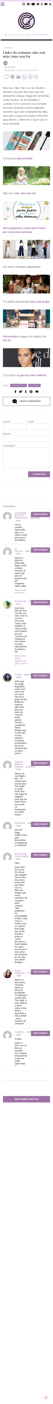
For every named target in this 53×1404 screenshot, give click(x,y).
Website (7, 434)
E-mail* (30, 422)
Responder (40, 514)
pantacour (34, 266)
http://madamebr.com (20, 591)
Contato (45, 4)
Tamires (19, 1032)
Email (36, 391)
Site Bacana (34, 385)
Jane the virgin (40, 301)
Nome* (6, 422)
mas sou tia (28, 193)
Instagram (23, 4)
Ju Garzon (19, 550)
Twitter (38, 4)
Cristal (18, 674)
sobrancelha (24, 158)
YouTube (33, 4)
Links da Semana (18, 385)
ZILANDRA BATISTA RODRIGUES (21, 515)
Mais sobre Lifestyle (26, 1099)
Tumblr (42, 4)
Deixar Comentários (30, 401)
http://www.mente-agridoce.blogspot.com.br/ (21, 660)
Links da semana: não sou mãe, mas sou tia (24, 54)
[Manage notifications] (46, 1397)
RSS (50, 4)
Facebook (15, 391)
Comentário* (9, 446)
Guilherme (20, 601)
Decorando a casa (14, 336)
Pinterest (28, 4)
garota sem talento (32, 375)
